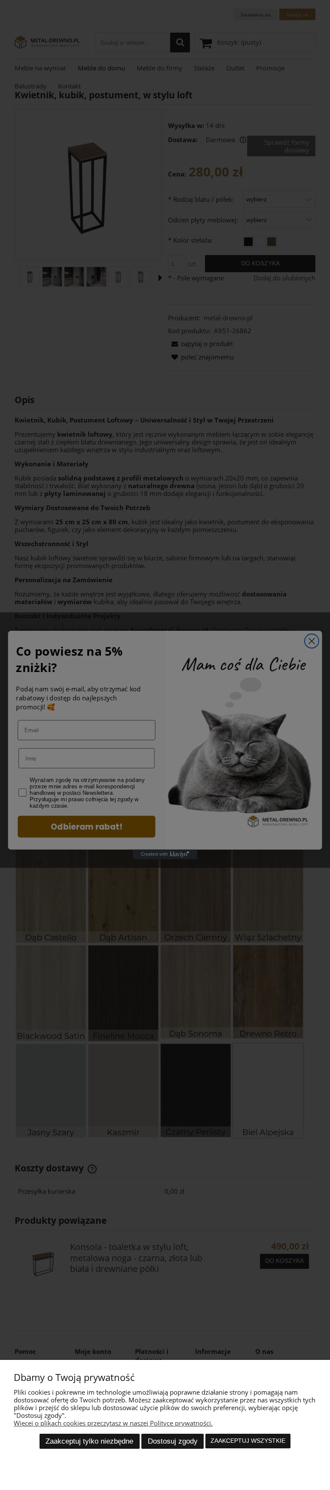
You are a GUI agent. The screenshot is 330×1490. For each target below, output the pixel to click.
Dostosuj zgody (173, 1441)
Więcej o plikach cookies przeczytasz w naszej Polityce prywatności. (113, 1423)
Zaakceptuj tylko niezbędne (89, 1441)
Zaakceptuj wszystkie (248, 1441)
